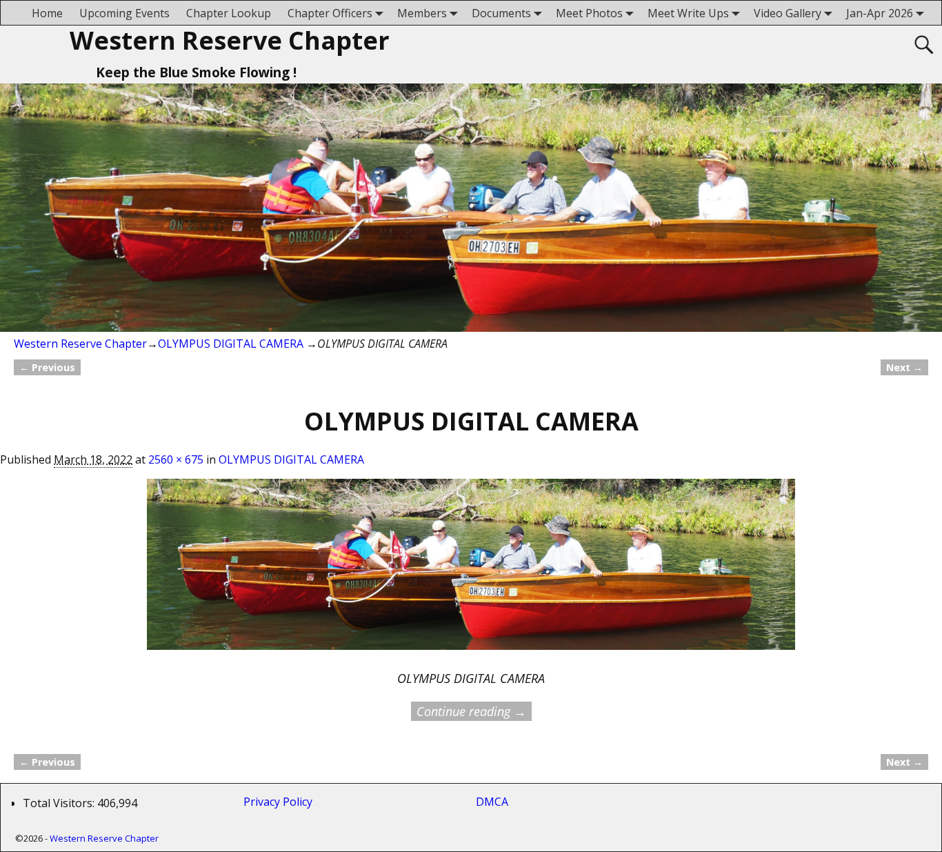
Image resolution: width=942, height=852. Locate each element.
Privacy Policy (280, 801)
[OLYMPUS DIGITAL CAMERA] (471, 572)
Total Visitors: (60, 803)
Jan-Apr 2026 (879, 13)
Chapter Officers (330, 13)
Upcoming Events (124, 13)
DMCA (492, 801)
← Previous (47, 367)
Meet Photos (589, 13)
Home (47, 13)
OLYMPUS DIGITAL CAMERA (230, 343)
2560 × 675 (175, 459)
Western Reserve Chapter (230, 40)
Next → (904, 367)
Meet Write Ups (688, 13)
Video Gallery (787, 13)
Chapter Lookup (228, 13)
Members (422, 13)
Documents (501, 13)
